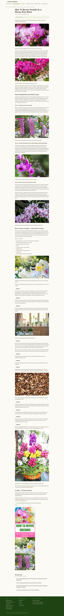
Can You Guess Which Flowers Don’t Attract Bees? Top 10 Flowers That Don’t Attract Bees (31, 579)
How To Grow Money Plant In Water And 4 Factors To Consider (28, 502)
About (20, 602)
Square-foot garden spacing (38, 602)
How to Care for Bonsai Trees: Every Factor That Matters (27, 590)
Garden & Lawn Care (29, 3)
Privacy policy (21, 605)
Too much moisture (42, 188)
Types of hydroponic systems (38, 603)
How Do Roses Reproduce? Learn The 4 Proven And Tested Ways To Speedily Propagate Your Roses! (31, 586)
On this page (19, 17)
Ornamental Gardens (16, 3)
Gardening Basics (45, 3)
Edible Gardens (8, 3)
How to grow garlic (36, 600)
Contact (20, 603)
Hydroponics (23, 3)
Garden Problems (37, 3)
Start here (21, 600)
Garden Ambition (13, 1)
